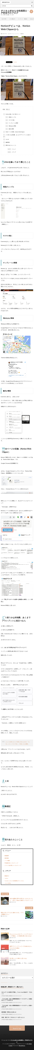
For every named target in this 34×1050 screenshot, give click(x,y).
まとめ (6, 139)
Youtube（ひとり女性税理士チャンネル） (14, 880)
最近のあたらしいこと (10, 145)
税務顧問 (7, 855)
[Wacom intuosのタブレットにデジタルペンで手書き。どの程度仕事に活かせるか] (5, 936)
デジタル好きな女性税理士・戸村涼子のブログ (15, 12)
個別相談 (7, 858)
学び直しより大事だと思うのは (18, 958)
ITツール (12, 33)
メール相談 (7, 860)
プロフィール (7, 1035)
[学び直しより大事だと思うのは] (5, 961)
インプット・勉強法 (19, 33)
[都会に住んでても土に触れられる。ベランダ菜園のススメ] (29, 915)
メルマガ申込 (8, 883)
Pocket (15, 62)
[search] (32, 6)
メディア (12, 152)
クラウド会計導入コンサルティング (13, 865)
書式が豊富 (10, 129)
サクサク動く (10, 120)
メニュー (12, 149)
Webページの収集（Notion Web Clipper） (14, 132)
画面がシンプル (11, 117)
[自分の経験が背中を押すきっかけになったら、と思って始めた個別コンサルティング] (5, 901)
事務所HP (7, 876)
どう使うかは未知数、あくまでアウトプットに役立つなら (17, 135)
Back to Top (17, 1028)
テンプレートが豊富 (12, 123)
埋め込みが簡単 (11, 126)
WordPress (22, 1045)
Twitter (6, 878)
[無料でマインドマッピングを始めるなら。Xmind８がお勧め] (5, 949)
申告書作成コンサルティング (11, 863)
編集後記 (7, 142)
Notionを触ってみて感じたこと (12, 114)
